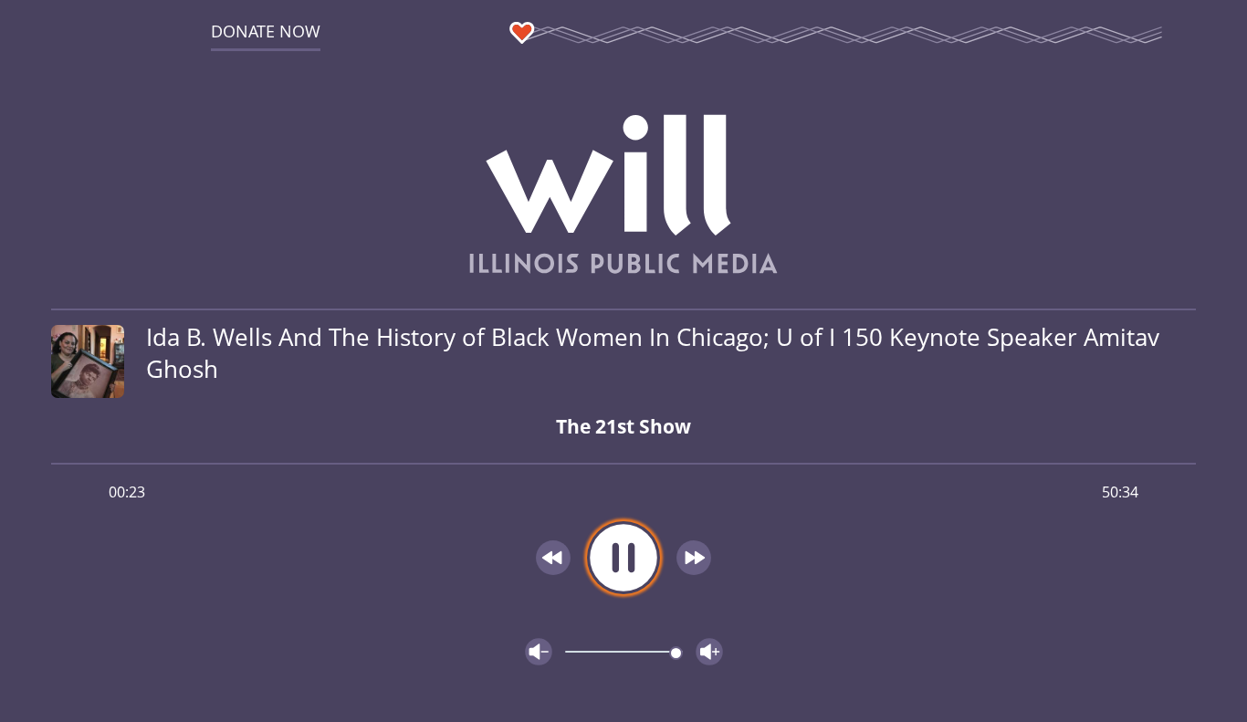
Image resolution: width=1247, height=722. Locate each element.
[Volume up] (709, 652)
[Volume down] (538, 652)
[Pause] (623, 557)
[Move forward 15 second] (694, 557)
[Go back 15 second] (553, 557)
